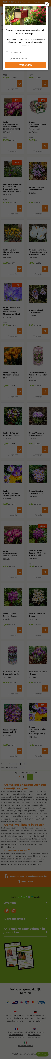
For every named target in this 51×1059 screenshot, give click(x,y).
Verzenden (25, 64)
